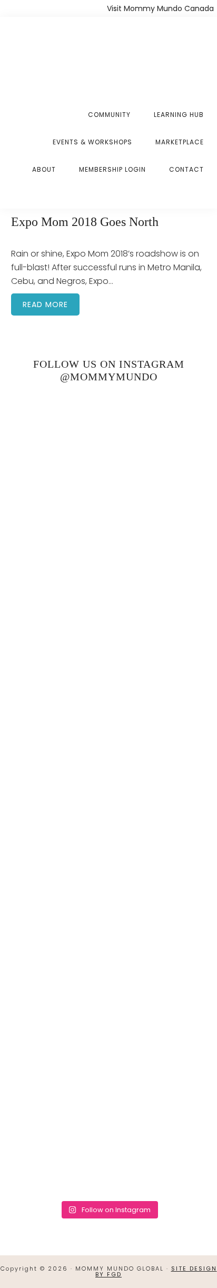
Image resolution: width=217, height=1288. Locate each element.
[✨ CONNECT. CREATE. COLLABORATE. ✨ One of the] (108, 564)
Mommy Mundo (62, 53)
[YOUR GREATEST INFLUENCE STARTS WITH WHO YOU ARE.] (108, 908)
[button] (203, 193)
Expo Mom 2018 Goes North (85, 222)
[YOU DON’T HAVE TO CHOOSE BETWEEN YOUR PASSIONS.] (108, 1137)
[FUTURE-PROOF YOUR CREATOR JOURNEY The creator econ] (108, 793)
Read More (45, 304)
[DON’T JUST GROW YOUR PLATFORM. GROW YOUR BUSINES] (108, 1022)
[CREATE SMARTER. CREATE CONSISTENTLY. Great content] (108, 678)
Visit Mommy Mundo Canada (160, 8)
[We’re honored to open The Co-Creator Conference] (108, 449)
